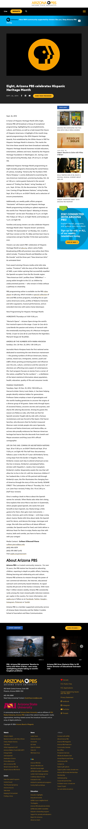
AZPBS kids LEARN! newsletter (39, 771)
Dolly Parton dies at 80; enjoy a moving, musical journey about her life (69, 177)
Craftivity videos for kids (38, 777)
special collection (40, 295)
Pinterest (18, 602)
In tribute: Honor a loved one (66, 783)
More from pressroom (43, 96)
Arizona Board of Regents (25, 724)
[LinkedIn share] (26, 96)
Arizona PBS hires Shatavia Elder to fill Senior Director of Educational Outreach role (64, 666)
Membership (61, 775)
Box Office (60, 750)
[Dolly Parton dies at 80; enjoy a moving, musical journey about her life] (70, 159)
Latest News (34, 736)
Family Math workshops (38, 785)
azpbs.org (10, 599)
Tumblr (27, 602)
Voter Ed (33, 750)
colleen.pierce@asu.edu (15, 544)
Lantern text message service (39, 774)
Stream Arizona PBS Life (11, 767)
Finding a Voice (8, 796)
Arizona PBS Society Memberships (67, 772)
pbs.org (24, 248)
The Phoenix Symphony (11, 785)
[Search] (26, 11)
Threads (65, 713)
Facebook (29, 599)
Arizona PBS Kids (35, 763)
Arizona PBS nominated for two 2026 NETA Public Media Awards (69, 129)
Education (34, 791)
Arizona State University (28, 712)
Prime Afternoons (9, 761)
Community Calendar (63, 747)
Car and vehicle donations (65, 789)
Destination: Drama (10, 758)
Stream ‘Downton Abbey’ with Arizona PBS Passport (68, 200)
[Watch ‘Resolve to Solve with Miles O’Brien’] (70, 134)
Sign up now (71, 242)
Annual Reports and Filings (65, 758)
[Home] (44, 3)
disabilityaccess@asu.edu (33, 698)
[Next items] (81, 646)
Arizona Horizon (36, 739)
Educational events (36, 798)
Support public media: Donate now (67, 770)
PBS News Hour (35, 753)
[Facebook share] (22, 96)
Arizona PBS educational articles (40, 806)
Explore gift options (63, 767)
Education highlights (37, 795)
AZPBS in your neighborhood (39, 800)
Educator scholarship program (40, 812)
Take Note (7, 790)
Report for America (36, 817)
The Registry (34, 803)
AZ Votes (33, 744)
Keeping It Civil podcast (10, 793)
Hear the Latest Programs (11, 779)
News (33, 733)
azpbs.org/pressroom (18, 554)
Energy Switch (8, 753)
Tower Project (61, 786)
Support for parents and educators (41, 814)
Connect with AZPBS (63, 736)
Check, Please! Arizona (10, 742)
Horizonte (34, 742)
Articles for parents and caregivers (41, 782)
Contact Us (60, 764)
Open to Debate (35, 747)
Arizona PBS (20, 715)
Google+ (43, 599)
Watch (6, 733)
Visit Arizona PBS (62, 761)
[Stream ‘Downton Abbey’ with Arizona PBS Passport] (70, 184)
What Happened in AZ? (11, 747)
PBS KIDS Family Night (37, 768)
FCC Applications (67, 688)
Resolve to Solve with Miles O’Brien (14, 739)
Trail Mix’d (7, 744)
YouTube (65, 709)
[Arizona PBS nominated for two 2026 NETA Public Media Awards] (70, 112)
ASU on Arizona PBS (10, 764)
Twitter (36, 599)
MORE (72, 628)
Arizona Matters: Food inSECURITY (14, 750)
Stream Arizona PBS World (12, 770)
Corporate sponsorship (64, 781)
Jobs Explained (8, 756)
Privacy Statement (67, 697)
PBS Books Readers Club (64, 756)
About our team (35, 820)
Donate (65, 680)
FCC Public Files (66, 684)
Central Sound (8, 782)
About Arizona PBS (63, 739)
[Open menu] (84, 11)
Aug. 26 (62, 150)
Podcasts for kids (36, 779)
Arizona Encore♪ (9, 788)
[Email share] (31, 96)
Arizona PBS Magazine (64, 742)
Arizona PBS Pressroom (64, 744)
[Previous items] (6, 646)
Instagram (10, 602)
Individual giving (62, 778)
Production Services (63, 753)
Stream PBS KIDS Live (37, 766)
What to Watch (8, 736)
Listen (6, 776)
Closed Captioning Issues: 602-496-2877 (70, 692)
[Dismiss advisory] (79, 21)
